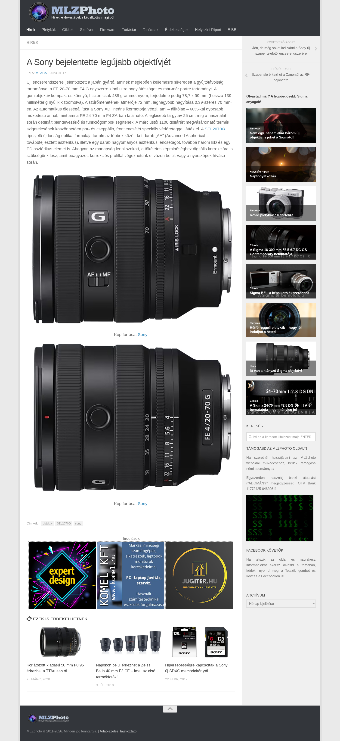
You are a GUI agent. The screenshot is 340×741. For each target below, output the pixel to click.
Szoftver (86, 30)
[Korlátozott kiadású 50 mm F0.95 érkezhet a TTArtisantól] (61, 642)
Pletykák (49, 30)
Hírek (30, 30)
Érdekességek (177, 30)
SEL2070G (215, 129)
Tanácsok (150, 30)
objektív (48, 523)
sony (78, 523)
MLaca (41, 73)
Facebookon (270, 576)
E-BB (232, 30)
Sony (142, 334)
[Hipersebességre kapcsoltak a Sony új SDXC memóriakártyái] (199, 642)
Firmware (107, 30)
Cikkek (68, 30)
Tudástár (129, 30)
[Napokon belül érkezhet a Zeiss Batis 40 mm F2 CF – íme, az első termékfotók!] (130, 642)
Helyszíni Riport (208, 30)
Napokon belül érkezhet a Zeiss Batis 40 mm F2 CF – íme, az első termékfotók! (125, 671)
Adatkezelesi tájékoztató (118, 731)
